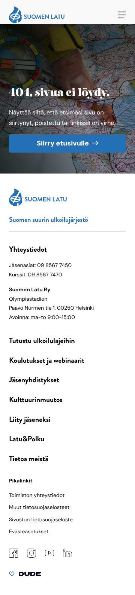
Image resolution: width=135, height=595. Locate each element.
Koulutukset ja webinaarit (46, 360)
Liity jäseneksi (30, 419)
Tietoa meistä (28, 458)
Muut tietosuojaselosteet (39, 507)
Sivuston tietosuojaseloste (41, 519)
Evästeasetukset (28, 531)
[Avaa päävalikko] (122, 15)
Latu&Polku (26, 438)
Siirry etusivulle (63, 143)
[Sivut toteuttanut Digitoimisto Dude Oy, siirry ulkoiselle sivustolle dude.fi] (25, 575)
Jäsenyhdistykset (34, 379)
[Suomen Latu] (36, 21)
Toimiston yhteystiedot (36, 495)
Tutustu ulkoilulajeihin (42, 340)
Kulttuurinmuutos (36, 399)
